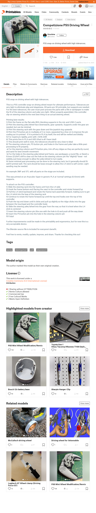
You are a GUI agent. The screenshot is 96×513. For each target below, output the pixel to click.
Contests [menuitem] (65, 12)
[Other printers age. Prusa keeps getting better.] (68, 73)
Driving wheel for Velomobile (65, 440)
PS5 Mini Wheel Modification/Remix (25, 345)
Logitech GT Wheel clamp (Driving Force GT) (24, 484)
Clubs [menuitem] (44, 12)
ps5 (31, 250)
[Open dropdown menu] (91, 24)
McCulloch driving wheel (20, 440)
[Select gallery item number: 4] (28, 340)
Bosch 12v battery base (19, 389)
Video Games (71, 19)
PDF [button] (87, 94)
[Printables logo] (11, 12)
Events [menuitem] (82, 12)
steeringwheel (21, 250)
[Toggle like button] (9, 349)
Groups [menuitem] (91, 12)
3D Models (49, 19)
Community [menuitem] (54, 12)
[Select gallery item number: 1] (22, 340)
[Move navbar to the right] (92, 12)
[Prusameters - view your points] (80, 5)
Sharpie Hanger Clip (60, 389)
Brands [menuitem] (74, 12)
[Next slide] (37, 51)
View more (84, 308)
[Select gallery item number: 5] (73, 479)
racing (9, 250)
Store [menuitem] (37, 12)
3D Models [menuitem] (27, 12)
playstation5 (42, 250)
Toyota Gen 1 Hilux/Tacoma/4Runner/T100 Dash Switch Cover (68, 345)
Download (70, 50)
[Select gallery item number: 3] (26, 340)
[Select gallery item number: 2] (24, 340)
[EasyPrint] (74, 6)
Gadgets (59, 19)
